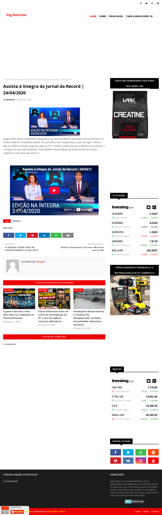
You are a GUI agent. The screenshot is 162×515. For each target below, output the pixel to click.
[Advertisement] (81, 49)
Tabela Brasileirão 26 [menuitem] (139, 16)
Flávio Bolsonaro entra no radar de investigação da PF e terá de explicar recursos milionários (53, 316)
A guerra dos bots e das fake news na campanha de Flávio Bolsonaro (18, 314)
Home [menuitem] (93, 16)
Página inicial (9, 79)
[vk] (128, 460)
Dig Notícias (16, 15)
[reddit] (153, 452)
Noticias (20, 79)
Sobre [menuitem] (102, 16)
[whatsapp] (140, 452)
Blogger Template (23, 511)
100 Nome (10, 99)
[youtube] (153, 460)
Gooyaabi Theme (56, 511)
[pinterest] (157, 3)
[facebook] (141, 3)
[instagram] (152, 3)
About (146, 511)
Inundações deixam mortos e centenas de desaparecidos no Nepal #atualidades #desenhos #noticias (88, 318)
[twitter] (146, 3)
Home (138, 511)
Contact (155, 511)
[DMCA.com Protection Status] (134, 502)
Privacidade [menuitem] (116, 16)
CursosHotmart (10, 481)
